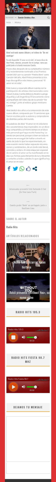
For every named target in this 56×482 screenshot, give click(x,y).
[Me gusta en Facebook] (28, 168)
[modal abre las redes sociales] (34, 168)
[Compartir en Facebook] (9, 168)
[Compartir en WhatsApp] (21, 168)
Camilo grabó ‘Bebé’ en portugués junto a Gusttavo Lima (28, 207)
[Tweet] (15, 168)
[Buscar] (49, 17)
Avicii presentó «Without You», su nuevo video (29, 295)
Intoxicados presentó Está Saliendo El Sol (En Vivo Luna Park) (27, 190)
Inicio (8, 22)
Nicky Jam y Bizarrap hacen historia (29, 264)
